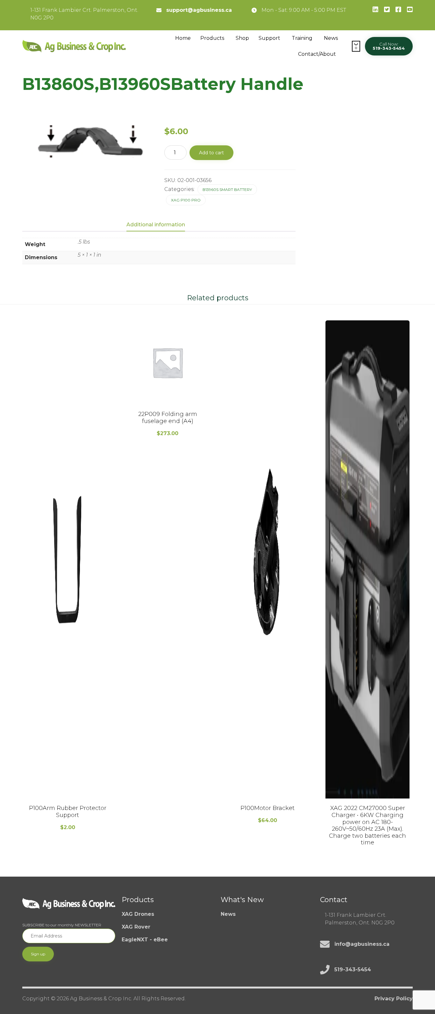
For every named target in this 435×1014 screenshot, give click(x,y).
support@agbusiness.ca (199, 10)
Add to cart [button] (67, 797)
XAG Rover (136, 927)
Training (302, 38)
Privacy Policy (393, 999)
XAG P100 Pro (186, 200)
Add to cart (211, 153)
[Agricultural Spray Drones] (74, 46)
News (331, 38)
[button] (389, 46)
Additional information (155, 225)
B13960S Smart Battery (227, 189)
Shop (242, 38)
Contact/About (317, 54)
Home (183, 38)
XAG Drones (138, 914)
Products (212, 38)
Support (269, 38)
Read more (368, 797)
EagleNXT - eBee (145, 940)
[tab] (158, 225)
